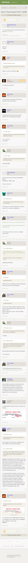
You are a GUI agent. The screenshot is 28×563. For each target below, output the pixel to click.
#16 (25, 373)
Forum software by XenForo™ (14, 555)
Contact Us (6, 546)
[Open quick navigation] (26, 7)
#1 (25, 34)
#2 (25, 51)
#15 (25, 357)
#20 (25, 525)
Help (12, 546)
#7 (25, 143)
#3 (25, 74)
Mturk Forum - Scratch (13, 541)
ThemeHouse (18, 556)
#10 (25, 211)
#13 (25, 288)
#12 (25, 265)
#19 (25, 489)
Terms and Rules (19, 546)
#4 (25, 88)
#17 (25, 395)
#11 (25, 236)
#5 (25, 104)
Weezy (9, 150)
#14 (25, 316)
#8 (25, 166)
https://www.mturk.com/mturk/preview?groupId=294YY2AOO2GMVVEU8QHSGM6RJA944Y (14, 253)
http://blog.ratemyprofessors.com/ (12, 370)
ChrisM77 (9, 401)
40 (19, 19)
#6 (25, 119)
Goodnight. (10, 31)
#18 (25, 422)
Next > (22, 19)
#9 (25, 187)
